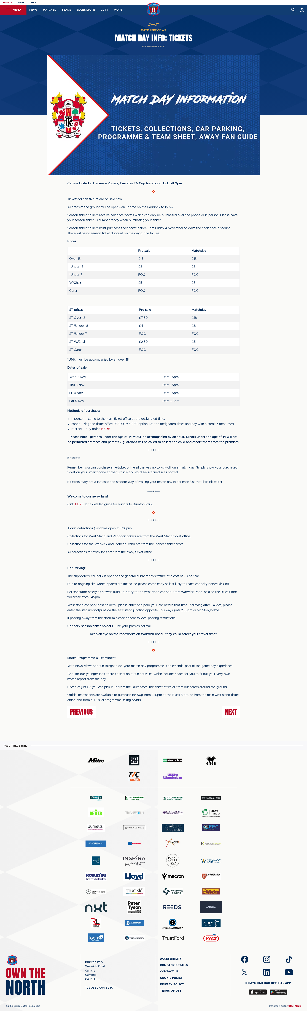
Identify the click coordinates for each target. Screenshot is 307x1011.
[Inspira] (134, 860)
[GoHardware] (134, 843)
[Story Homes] (211, 923)
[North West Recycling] (173, 891)
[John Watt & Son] (173, 860)
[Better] (96, 813)
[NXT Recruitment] (96, 907)
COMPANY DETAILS (174, 965)
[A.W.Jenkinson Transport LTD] (134, 798)
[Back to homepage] (153, 9)
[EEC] (211, 828)
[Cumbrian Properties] (173, 828)
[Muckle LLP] (134, 891)
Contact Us (169, 971)
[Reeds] (173, 907)
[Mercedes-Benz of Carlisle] (96, 891)
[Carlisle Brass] (134, 827)
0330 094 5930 (99, 987)
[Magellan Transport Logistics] (211, 876)
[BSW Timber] (211, 813)
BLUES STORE (86, 10)
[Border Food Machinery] (173, 813)
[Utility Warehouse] (173, 776)
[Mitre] (96, 760)
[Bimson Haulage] (134, 813)
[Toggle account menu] (302, 10)
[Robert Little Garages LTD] (96, 923)
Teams (66, 10)
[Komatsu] (96, 876)
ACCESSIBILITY (171, 958)
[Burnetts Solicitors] (96, 828)
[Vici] (211, 938)
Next (231, 712)
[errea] (211, 760)
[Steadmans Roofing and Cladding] (134, 923)
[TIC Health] (134, 776)
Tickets (7, 2)
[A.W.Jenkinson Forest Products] (173, 798)
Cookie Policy (171, 978)
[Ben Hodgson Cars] (211, 798)
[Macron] (173, 876)
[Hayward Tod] (96, 861)
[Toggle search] (292, 10)
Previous (81, 712)
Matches (49, 10)
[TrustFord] (173, 938)
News (33, 10)
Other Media (294, 1006)
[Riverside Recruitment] (211, 907)
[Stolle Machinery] (173, 923)
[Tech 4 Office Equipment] (96, 938)
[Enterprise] (173, 760)
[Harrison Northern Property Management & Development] (211, 844)
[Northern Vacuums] (211, 891)
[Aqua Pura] (96, 798)
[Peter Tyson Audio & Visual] (134, 907)
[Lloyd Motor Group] (134, 876)
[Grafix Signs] (173, 844)
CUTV (33, 2)
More (118, 9)
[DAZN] (134, 760)
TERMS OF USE (170, 990)
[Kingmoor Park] (211, 861)
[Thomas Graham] (134, 938)
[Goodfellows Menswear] (96, 844)
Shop (21, 2)
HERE (105, 429)
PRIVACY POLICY (172, 984)
